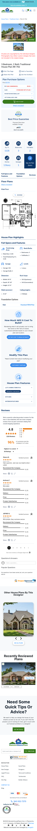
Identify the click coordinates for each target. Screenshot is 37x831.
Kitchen (8, 397)
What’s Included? (18, 105)
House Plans (5, 19)
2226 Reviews (12, 436)
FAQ (2, 776)
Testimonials (22, 776)
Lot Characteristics (13, 387)
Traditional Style (14, 19)
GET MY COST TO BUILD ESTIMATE (18, 337)
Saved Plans (21, 766)
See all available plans (18, 5)
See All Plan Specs (30, 164)
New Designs (5, 769)
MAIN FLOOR (16, 686)
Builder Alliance (22, 780)
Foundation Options (20, 175)
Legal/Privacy (5, 773)
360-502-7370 (20, 801)
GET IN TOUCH (18, 729)
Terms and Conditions (24, 773)
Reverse (31, 39)
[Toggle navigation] (34, 10)
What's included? (6, 184)
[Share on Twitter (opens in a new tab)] (12, 474)
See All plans (18, 643)
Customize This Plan (18, 365)
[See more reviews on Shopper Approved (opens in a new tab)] (15, 474)
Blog (2, 788)
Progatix (30, 827)
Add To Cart (19, 101)
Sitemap (31, 823)
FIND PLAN (31, 751)
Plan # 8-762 (29, 678)
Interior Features (12, 401)
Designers (21, 769)
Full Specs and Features (6, 175)
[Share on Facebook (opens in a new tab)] (9, 474)
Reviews (32, 175)
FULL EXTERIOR (6, 686)
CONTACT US (5, 785)
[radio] (26, 428)
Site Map (3, 780)
